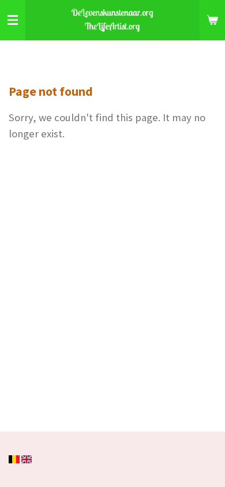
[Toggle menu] (12, 20)
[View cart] (212, 20)
